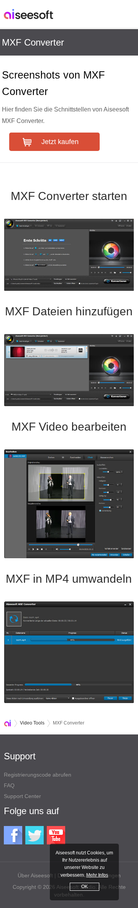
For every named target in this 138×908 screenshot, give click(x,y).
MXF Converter (33, 42)
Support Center (22, 796)
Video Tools (32, 723)
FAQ (9, 785)
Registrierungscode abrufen (37, 775)
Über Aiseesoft (35, 875)
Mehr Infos (97, 875)
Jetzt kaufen (60, 142)
